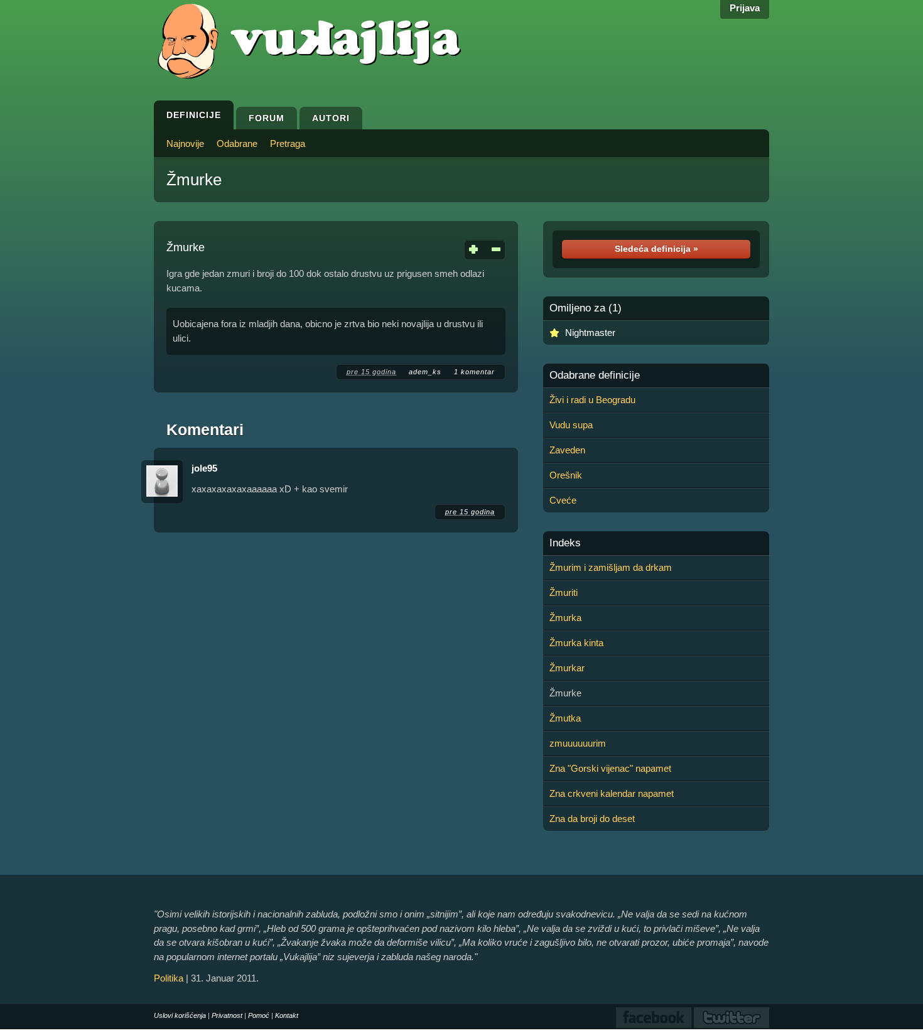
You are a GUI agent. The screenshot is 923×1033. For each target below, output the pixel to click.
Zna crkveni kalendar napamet (611, 793)
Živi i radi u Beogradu (592, 399)
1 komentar (474, 372)
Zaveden (567, 450)
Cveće (562, 500)
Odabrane (237, 143)
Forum (266, 118)
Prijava (745, 8)
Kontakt (286, 1015)
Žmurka (565, 617)
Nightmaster (590, 332)
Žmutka (565, 718)
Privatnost (227, 1015)
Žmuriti (563, 592)
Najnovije (185, 143)
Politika (168, 978)
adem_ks (425, 372)
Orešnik (565, 475)
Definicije (193, 115)
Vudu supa (571, 424)
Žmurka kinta (576, 642)
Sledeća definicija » (656, 249)
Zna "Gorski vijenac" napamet (610, 768)
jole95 (204, 468)
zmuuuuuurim (577, 743)
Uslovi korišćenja (180, 1015)
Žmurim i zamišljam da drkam (610, 567)
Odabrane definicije (594, 375)
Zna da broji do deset (592, 818)
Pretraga (287, 143)
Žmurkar (567, 668)
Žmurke (194, 179)
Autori (331, 118)
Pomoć (258, 1015)
